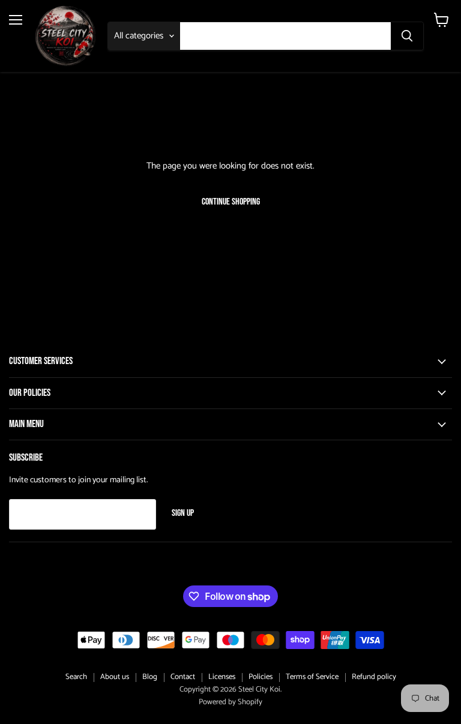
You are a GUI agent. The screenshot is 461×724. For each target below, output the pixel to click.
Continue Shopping (231, 202)
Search (76, 677)
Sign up (183, 513)
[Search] (407, 36)
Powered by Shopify (230, 702)
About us (114, 677)
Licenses (221, 677)
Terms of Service (312, 677)
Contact (182, 677)
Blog (149, 677)
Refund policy (374, 677)
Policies (261, 677)
